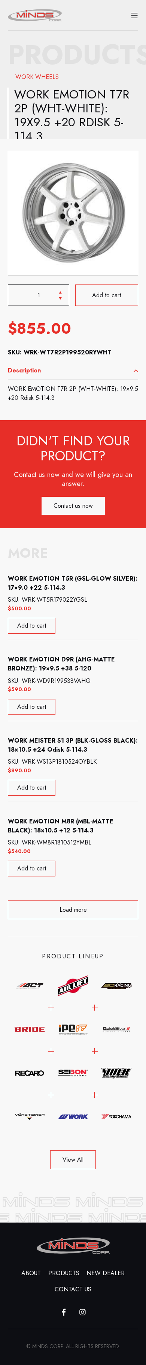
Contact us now (73, 505)
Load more (73, 909)
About (31, 1273)
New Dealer (105, 1273)
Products (63, 1273)
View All (73, 1159)
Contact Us (73, 1289)
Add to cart (106, 295)
